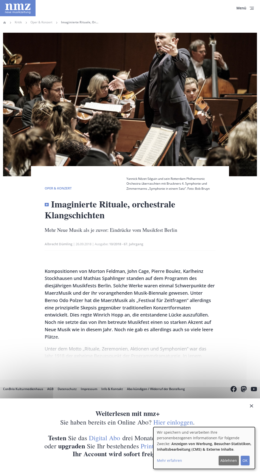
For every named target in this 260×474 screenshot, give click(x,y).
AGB (50, 389)
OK (245, 460)
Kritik (18, 22)
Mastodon (244, 390)
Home (4, 22)
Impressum (89, 389)
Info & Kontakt (112, 389)
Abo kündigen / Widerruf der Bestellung (156, 389)
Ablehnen (228, 460)
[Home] (18, 8)
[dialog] (204, 448)
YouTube (254, 390)
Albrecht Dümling (58, 244)
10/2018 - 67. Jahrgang (126, 244)
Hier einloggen (173, 422)
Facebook (234, 390)
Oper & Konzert (41, 22)
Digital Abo (104, 437)
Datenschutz (67, 389)
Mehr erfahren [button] (169, 460)
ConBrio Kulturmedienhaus (23, 389)
